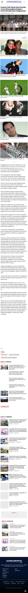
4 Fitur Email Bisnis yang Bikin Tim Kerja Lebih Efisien (18, 493)
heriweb (20, 588)
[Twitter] (13, 515)
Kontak (22, 583)
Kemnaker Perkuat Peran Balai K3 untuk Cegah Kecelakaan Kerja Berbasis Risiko (18, 439)
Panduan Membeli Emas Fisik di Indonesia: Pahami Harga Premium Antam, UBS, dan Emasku (18, 503)
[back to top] (25, 591)
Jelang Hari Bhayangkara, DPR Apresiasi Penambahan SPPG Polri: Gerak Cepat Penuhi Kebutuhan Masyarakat (17, 367)
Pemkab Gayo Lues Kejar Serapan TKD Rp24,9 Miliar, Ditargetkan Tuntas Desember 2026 (18, 421)
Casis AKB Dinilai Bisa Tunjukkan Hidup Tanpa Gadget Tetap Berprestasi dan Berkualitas (16, 373)
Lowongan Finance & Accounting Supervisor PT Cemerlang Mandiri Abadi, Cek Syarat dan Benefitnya (18, 430)
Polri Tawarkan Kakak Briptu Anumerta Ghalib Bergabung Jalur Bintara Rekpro (17, 399)
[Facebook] (7, 515)
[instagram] (10, 515)
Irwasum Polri (4, 354)
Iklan (18, 583)
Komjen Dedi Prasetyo (14, 166)
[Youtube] (15, 515)
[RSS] (21, 515)
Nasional (11, 451)
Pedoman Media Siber (20, 581)
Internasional (5, 572)
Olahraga (5, 575)
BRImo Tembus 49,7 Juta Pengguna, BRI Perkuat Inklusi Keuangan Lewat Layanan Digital (17, 476)
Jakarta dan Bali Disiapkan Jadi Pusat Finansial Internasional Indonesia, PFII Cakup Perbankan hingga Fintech (17, 485)
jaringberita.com (5, 165)
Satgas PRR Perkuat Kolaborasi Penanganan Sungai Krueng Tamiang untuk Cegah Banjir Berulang (17, 467)
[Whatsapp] (18, 515)
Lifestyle (11, 432)
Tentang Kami (6, 581)
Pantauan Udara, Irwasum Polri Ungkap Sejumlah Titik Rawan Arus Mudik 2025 (17, 386)
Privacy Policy (7, 583)
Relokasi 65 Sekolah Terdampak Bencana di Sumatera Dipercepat (18, 457)
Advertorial (17, 570)
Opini (16, 569)
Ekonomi (11, 423)
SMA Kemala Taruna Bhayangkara (9, 178)
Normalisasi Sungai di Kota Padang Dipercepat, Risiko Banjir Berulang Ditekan (17, 448)
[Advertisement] (14, 330)
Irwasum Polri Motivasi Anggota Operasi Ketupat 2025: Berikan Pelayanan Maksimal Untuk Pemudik (17, 392)
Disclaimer (13, 583)
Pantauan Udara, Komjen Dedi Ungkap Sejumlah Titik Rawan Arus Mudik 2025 (17, 379)
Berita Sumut (12, 442)
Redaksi (12, 581)
